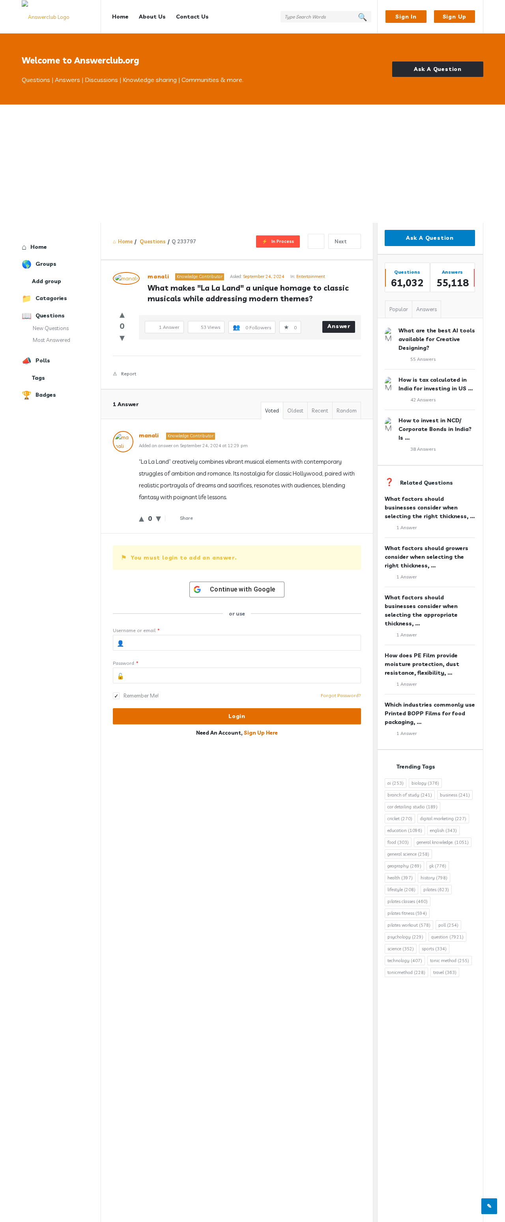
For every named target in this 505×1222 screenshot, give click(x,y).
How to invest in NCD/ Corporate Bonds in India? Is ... (434, 429)
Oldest (295, 410)
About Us (152, 16)
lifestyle (401, 889)
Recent (320, 410)
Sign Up (455, 16)
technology (404, 960)
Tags (38, 377)
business (455, 795)
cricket (399, 818)
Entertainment (310, 276)
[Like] (122, 314)
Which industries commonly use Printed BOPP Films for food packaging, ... (430, 713)
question (447, 937)
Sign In (406, 16)
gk (437, 866)
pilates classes (407, 901)
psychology (405, 937)
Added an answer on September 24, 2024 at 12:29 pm (193, 445)
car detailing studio (412, 807)
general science (408, 854)
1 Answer (407, 527)
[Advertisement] (252, 163)
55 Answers (423, 359)
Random (347, 410)
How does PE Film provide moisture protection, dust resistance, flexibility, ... (422, 664)
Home (120, 16)
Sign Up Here (261, 732)
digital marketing (443, 818)
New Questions (51, 328)
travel (444, 972)
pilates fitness (407, 913)
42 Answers (423, 400)
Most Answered (51, 340)
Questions (50, 315)
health (400, 878)
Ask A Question (438, 69)
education (404, 830)
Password (125, 663)
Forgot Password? (341, 695)
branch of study (409, 795)
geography (404, 866)
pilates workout (408, 925)
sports (434, 948)
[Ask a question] (489, 1206)
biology (425, 783)
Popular (398, 309)
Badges (46, 394)
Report (128, 374)
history (434, 878)
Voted (272, 410)
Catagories (51, 298)
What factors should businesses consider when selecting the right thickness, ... (430, 507)
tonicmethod (406, 972)
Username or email (136, 630)
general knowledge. (443, 842)
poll (448, 925)
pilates (436, 889)
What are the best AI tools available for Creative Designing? (436, 339)
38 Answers (423, 449)
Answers (426, 309)
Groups (46, 263)
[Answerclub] (61, 17)
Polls (43, 360)
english (443, 830)
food (398, 842)
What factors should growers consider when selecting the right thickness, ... (426, 557)
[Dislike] (122, 337)
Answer (338, 326)
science (400, 948)
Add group (46, 281)
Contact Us (192, 16)
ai (395, 783)
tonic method (449, 960)
